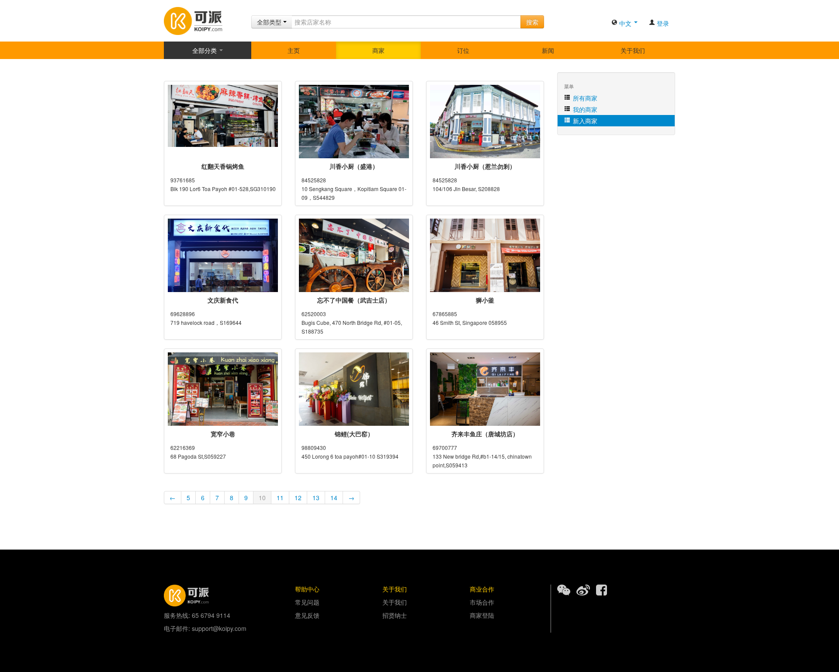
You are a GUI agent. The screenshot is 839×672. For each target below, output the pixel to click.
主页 (294, 50)
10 (262, 497)
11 (280, 497)
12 (298, 497)
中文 (625, 23)
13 (315, 497)
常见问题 (307, 602)
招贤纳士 (394, 615)
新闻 (548, 50)
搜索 (532, 21)
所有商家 (584, 98)
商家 (378, 50)
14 (333, 497)
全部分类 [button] (205, 50)
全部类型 (270, 21)
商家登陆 (482, 615)
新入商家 (584, 120)
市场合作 (482, 602)
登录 (662, 23)
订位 (463, 50)
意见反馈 (307, 615)
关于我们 (633, 50)
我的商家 (584, 109)
